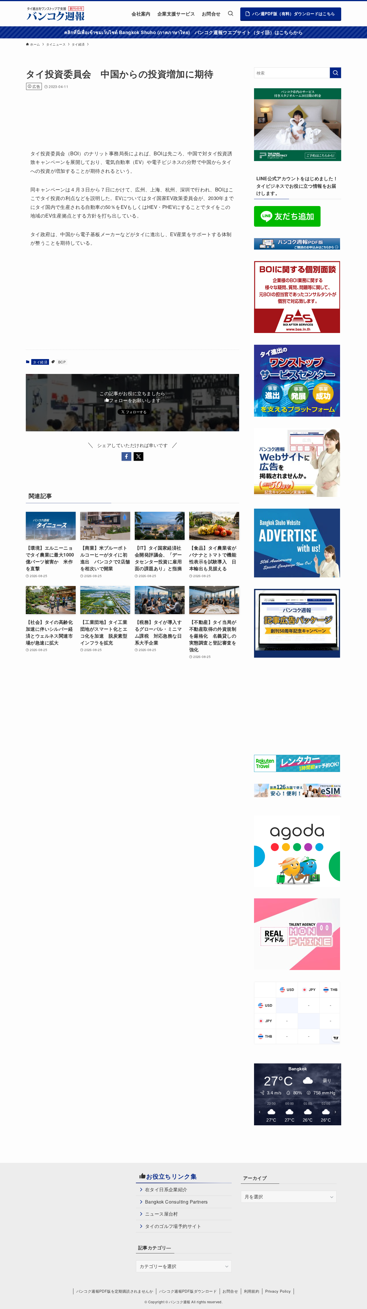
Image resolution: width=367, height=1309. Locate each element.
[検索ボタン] (230, 13)
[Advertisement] (130, 112)
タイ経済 (40, 361)
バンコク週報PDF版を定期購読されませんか (114, 1291)
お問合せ (230, 1291)
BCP (62, 361)
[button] (126, 456)
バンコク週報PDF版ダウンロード (188, 1291)
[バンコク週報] (55, 13)
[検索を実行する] (335, 72)
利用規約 (251, 1291)
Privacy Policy (278, 1291)
